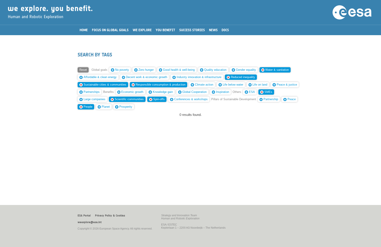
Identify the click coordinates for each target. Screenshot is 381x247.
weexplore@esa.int (90, 222)
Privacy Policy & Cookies (110, 215)
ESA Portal (84, 215)
